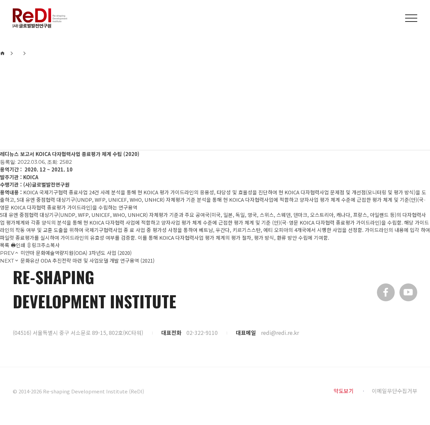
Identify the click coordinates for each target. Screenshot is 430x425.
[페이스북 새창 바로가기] (386, 292)
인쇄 (20, 244)
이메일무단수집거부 (394, 391)
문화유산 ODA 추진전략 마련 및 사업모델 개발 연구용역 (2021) (87, 260)
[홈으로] (2, 53)
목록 (4, 244)
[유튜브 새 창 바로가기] (408, 292)
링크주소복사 (46, 244)
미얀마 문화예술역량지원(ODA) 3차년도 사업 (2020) (76, 252)
